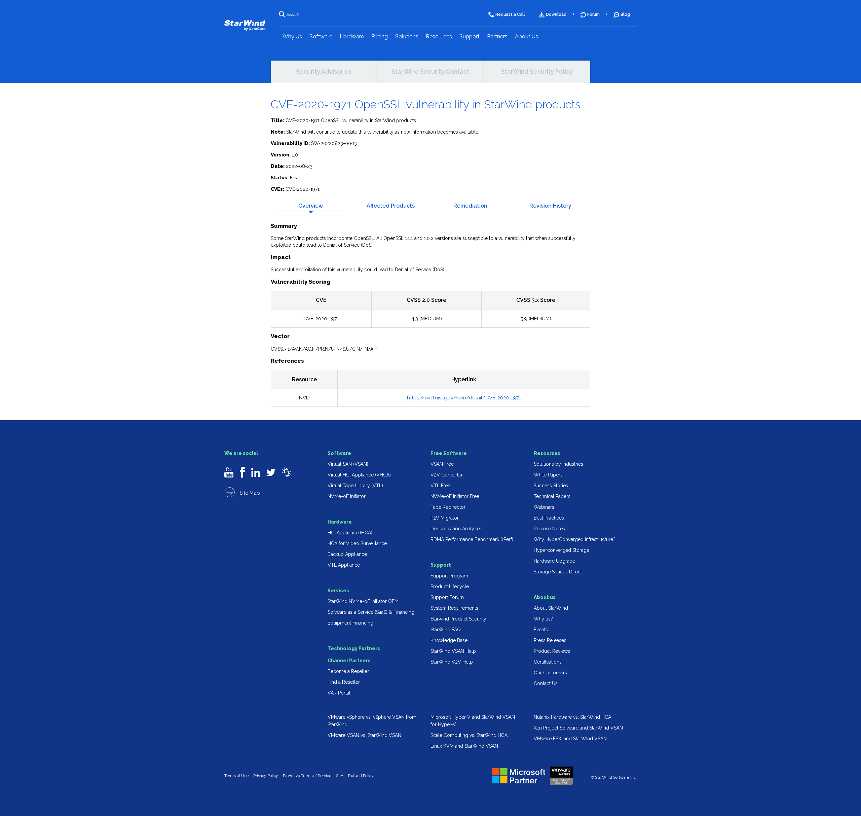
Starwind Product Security (458, 619)
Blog (625, 14)
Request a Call (510, 14)
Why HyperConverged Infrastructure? (574, 539)
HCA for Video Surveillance (357, 543)
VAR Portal (339, 693)
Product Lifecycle (449, 586)
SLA (339, 775)
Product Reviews (552, 651)
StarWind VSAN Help (453, 651)
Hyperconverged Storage (561, 550)
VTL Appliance (344, 565)
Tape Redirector (447, 507)
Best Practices (549, 518)
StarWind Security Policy (537, 71)
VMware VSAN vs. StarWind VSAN (364, 735)
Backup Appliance (347, 554)
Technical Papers (552, 496)
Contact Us (546, 683)
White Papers (548, 474)
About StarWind (551, 608)
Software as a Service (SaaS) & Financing (371, 612)
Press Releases (550, 640)
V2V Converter (446, 474)
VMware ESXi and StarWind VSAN (570, 738)
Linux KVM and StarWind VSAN (464, 746)
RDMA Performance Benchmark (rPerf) (471, 539)
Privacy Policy (265, 775)
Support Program (449, 575)
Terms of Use (236, 775)
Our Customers (550, 672)
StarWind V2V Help (451, 662)
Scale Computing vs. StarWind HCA (469, 735)
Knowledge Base (448, 640)
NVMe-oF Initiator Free (454, 496)
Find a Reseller (344, 682)
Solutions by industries (558, 464)
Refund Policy (361, 775)
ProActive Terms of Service (307, 775)
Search (292, 14)
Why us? (543, 619)
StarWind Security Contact (430, 71)
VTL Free (440, 485)
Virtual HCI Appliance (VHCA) (359, 474)
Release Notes (549, 528)
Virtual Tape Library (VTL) (355, 485)
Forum (593, 14)
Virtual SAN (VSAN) (348, 464)
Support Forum (447, 597)
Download (556, 14)
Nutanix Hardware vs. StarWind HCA (572, 717)
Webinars (544, 507)
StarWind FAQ (445, 629)
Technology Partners (354, 648)
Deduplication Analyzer (455, 528)
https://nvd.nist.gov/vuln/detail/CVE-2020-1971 (464, 398)
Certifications (548, 662)
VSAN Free (442, 464)
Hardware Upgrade (554, 561)
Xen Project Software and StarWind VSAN (578, 728)
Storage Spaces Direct (558, 571)
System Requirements (454, 608)
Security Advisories (324, 71)
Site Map (249, 493)
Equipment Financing (350, 623)
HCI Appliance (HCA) (350, 532)
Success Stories (551, 485)
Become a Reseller (348, 671)
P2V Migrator (444, 518)
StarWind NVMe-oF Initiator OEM (363, 601)
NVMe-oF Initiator (347, 496)
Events (541, 629)
